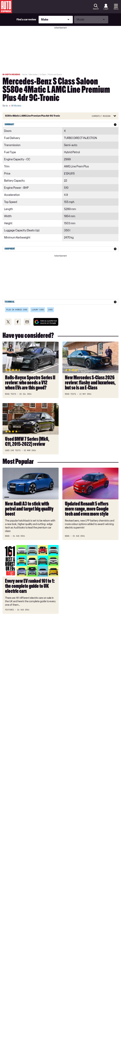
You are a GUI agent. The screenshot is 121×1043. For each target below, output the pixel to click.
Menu (116, 9)
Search (96, 9)
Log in (106, 9)
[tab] (60, 124)
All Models (16, 105)
